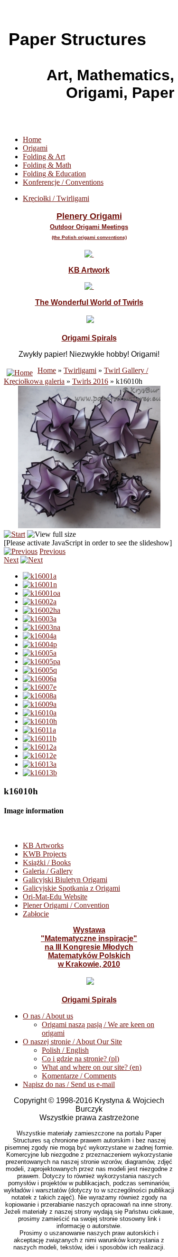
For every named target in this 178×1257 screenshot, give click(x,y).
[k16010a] (39, 713)
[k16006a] (39, 679)
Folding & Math (47, 165)
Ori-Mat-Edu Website (55, 897)
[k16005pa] (41, 661)
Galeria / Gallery (48, 871)
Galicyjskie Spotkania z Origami (71, 888)
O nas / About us (48, 1016)
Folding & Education (54, 174)
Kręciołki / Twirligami (56, 198)
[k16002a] (39, 602)
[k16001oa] (41, 593)
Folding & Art (44, 156)
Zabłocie (36, 914)
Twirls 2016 (90, 381)
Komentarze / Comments (79, 1076)
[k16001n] (40, 585)
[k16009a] (39, 704)
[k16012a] (39, 747)
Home (32, 139)
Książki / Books (47, 862)
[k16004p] (40, 644)
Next (11, 560)
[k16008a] (39, 696)
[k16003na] (41, 627)
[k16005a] (39, 653)
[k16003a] (39, 619)
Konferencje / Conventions (63, 182)
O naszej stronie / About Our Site (72, 1042)
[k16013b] (40, 773)
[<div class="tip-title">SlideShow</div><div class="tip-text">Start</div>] (14, 534)
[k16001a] (39, 576)
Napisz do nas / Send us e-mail (69, 1084)
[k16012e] (39, 756)
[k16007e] (39, 687)
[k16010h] (40, 721)
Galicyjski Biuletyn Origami (65, 880)
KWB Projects (44, 854)
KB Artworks (43, 845)
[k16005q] (40, 670)
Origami (35, 148)
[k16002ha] (41, 610)
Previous (52, 551)
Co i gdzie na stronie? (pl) (80, 1059)
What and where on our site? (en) (91, 1067)
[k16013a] (39, 764)
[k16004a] (39, 636)
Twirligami (80, 370)
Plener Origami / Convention (66, 905)
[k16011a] (39, 730)
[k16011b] (39, 738)
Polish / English (65, 1050)
